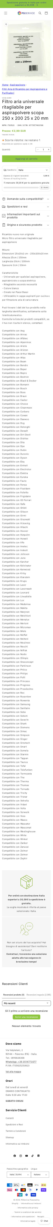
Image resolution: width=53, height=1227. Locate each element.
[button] (6, 13)
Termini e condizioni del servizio (27, 1212)
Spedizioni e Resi (14, 1124)
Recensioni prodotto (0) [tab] (13, 995)
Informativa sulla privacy (28, 1208)
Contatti (10, 1118)
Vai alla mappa (13, 1071)
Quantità (6, 149)
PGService (25, 1200)
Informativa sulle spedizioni (23, 1217)
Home (5, 84)
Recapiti (40, 1217)
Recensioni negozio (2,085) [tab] (39, 995)
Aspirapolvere (17, 84)
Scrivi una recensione (26, 1017)
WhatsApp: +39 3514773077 (21, 1061)
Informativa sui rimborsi (17, 1144)
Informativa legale (27, 1221)
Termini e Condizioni (16, 1131)
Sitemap (10, 1137)
